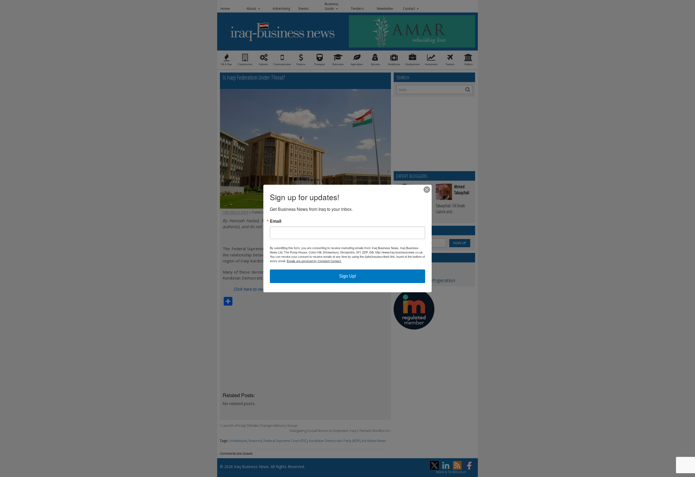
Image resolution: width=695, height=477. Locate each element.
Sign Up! (347, 276)
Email (275, 221)
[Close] (427, 189)
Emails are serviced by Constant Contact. (314, 261)
